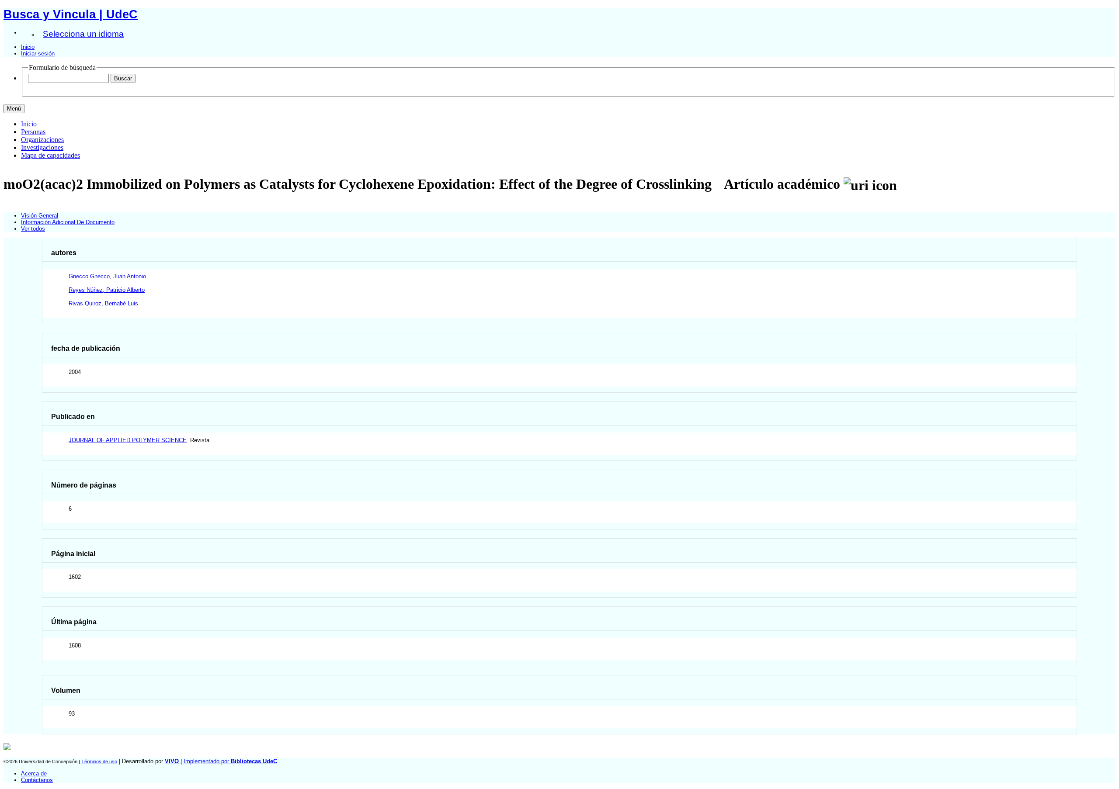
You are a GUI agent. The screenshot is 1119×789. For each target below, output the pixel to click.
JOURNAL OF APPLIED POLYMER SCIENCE (128, 440)
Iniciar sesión (38, 53)
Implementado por (230, 761)
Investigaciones (42, 147)
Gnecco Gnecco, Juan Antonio (107, 276)
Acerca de (34, 773)
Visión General (39, 215)
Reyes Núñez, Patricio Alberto (107, 290)
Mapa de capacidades (50, 155)
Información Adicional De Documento (68, 222)
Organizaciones (42, 139)
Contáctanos (37, 780)
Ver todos (33, 228)
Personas (33, 131)
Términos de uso (99, 761)
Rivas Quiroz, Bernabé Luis (103, 303)
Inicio (28, 47)
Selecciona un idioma (83, 33)
